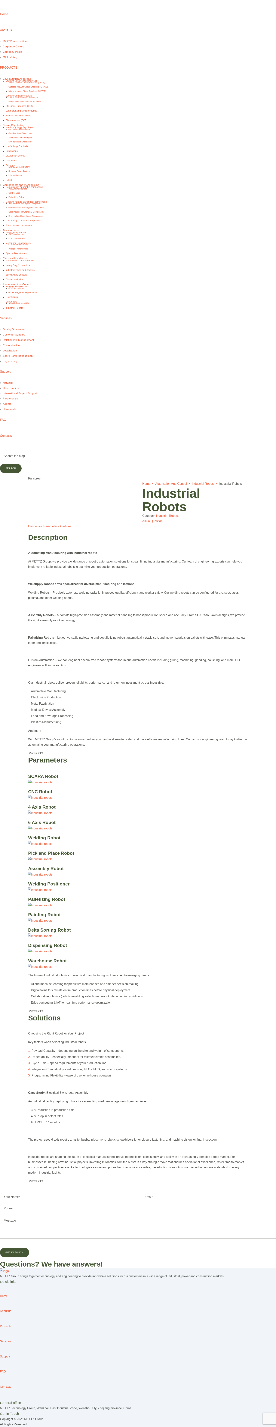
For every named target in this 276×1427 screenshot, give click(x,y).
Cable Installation (14, 279)
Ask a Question (152, 521)
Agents (7, 403)
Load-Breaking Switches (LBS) (21, 110)
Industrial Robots (14, 308)
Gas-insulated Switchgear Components (26, 207)
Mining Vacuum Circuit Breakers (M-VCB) (27, 91)
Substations (12, 151)
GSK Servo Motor (16, 288)
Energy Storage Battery (19, 167)
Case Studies (11, 388)
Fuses (9, 180)
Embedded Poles (16, 197)
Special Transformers (16, 253)
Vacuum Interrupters (17, 189)
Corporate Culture (13, 46)
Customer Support (14, 334)
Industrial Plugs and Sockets (20, 270)
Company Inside (12, 51)
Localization (10, 350)
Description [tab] (35, 526)
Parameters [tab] (51, 526)
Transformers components (19, 225)
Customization (11, 345)
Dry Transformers (16, 238)
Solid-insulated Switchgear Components (26, 212)
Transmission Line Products (20, 260)
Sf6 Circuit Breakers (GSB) (19, 106)
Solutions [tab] (65, 526)
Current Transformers (18, 244)
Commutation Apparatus (17, 78)
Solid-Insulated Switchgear (20, 137)
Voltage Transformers (18, 249)
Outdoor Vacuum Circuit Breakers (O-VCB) (28, 87)
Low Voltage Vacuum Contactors (23, 97)
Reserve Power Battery (19, 171)
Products (5, 1326)
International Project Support (20, 393)
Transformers (11, 230)
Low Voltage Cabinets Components (24, 220)
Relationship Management (18, 339)
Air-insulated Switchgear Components (25, 203)
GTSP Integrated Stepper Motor (22, 292)
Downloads (9, 409)
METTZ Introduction (15, 41)
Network (8, 382)
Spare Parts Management (18, 355)
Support (5, 371)
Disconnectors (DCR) (16, 120)
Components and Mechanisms (21, 184)
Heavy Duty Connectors (18, 265)
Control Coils (14, 193)
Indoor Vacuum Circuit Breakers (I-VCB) (26, 83)
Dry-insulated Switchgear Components (26, 216)
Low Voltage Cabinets (17, 146)
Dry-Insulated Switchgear (20, 142)
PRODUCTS (8, 67)
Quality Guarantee (14, 329)
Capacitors (11, 160)
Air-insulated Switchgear (19, 129)
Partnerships (10, 398)
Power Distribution (13, 125)
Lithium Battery (15, 175)
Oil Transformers (16, 234)
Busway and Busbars (16, 274)
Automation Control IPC (19, 303)
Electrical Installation (15, 258)
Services (6, 318)
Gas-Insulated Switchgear (20, 133)
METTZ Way (10, 56)
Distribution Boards (15, 155)
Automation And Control (17, 284)
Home (4, 14)
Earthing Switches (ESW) (18, 115)
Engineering (10, 361)
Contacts (6, 435)
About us (6, 30)
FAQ (3, 419)
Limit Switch (12, 297)
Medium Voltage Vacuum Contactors (24, 101)
